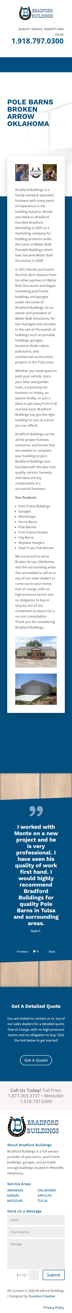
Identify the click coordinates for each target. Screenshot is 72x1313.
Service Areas (19, 1184)
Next (52, 951)
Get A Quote (36, 1060)
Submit (53, 1275)
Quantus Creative (42, 1296)
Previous (22, 951)
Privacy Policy (54, 1307)
